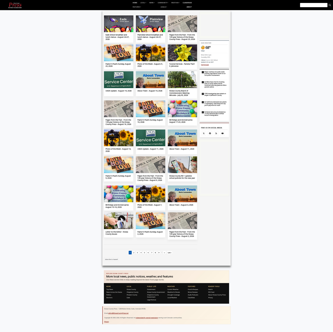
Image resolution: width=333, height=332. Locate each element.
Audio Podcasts (193, 295)
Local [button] (142, 3)
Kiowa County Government (156, 292)
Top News (109, 289)
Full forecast (205, 65)
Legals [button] (163, 7)
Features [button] (136, 7)
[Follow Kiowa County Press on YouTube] (222, 133)
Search (210, 289)
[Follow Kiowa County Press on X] (204, 133)
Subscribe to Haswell (111, 259)
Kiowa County (131, 289)
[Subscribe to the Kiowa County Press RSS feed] (216, 133)
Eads (128, 298)
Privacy (210, 298)
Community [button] (162, 3)
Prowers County (132, 295)
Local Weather (172, 298)
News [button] (151, 3)
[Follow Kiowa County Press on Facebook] (210, 133)
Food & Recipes (193, 289)
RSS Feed (211, 292)
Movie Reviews (193, 292)
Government (151, 289)
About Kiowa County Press (217, 295)
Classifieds (187, 3)
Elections (109, 298)
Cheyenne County (132, 292)
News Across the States (114, 292)
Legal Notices (151, 300)
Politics (108, 295)
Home (135, 3)
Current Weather (172, 289)
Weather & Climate (173, 292)
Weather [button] (174, 3)
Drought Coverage (173, 295)
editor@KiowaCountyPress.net (118, 313)
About (189, 7)
